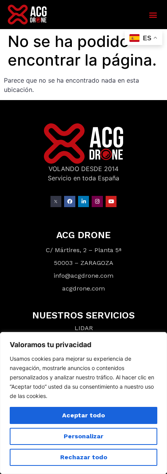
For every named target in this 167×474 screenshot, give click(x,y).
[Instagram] (97, 201)
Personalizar (83, 436)
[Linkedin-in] (83, 201)
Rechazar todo (83, 457)
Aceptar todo (83, 415)
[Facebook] (69, 201)
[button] (152, 14)
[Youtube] (111, 201)
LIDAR (84, 328)
